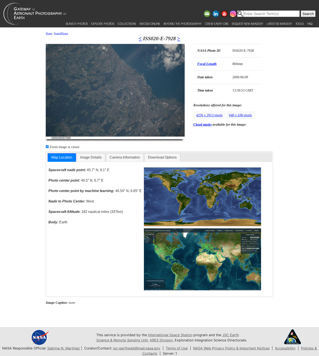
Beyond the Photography (183, 24)
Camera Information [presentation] (125, 157)
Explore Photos (102, 24)
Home (49, 33)
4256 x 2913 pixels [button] (209, 115)
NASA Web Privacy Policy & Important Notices (231, 348)
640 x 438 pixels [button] (240, 115)
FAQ (309, 24)
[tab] (62, 157)
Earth (57, 222)
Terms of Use (177, 348)
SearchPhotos (61, 33)
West (71, 201)
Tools (300, 24)
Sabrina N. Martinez (63, 348)
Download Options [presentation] (162, 157)
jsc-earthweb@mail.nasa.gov (136, 348)
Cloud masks (202, 124)
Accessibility (285, 348)
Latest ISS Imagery (279, 24)
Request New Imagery (247, 24)
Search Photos (77, 24)
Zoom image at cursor (64, 147)
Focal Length (207, 64)
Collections (127, 24)
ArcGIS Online (149, 24)
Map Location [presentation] (61, 157)
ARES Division (161, 340)
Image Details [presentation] (91, 157)
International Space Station (170, 335)
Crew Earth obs (216, 24)
